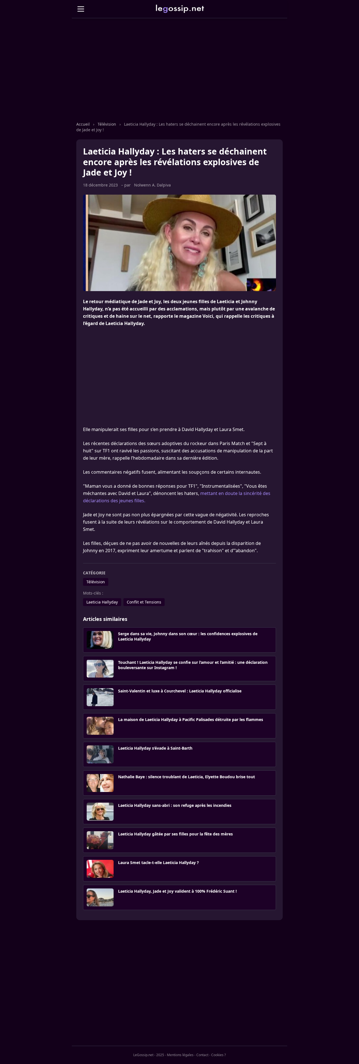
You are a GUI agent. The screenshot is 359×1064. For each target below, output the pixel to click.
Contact (202, 1055)
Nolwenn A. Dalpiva (152, 185)
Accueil (83, 124)
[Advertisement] (179, 75)
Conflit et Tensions (144, 602)
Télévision (107, 124)
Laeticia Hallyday (102, 602)
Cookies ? (218, 1055)
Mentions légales (180, 1055)
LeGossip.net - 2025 (148, 1055)
